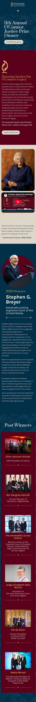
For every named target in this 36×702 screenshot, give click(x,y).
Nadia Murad (18, 672)
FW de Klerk (18, 629)
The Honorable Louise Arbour (18, 536)
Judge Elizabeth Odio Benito (18, 586)
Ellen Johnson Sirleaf (18, 456)
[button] (18, 10)
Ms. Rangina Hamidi (18, 495)
